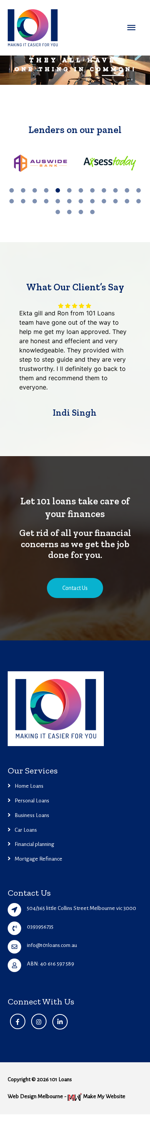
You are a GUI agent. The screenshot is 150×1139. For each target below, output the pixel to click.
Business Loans (32, 917)
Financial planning (34, 946)
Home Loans (29, 887)
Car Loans (26, 931)
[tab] (11, 190)
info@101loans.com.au (52, 1047)
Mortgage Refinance (38, 961)
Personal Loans (32, 902)
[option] (40, 167)
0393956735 (40, 1028)
